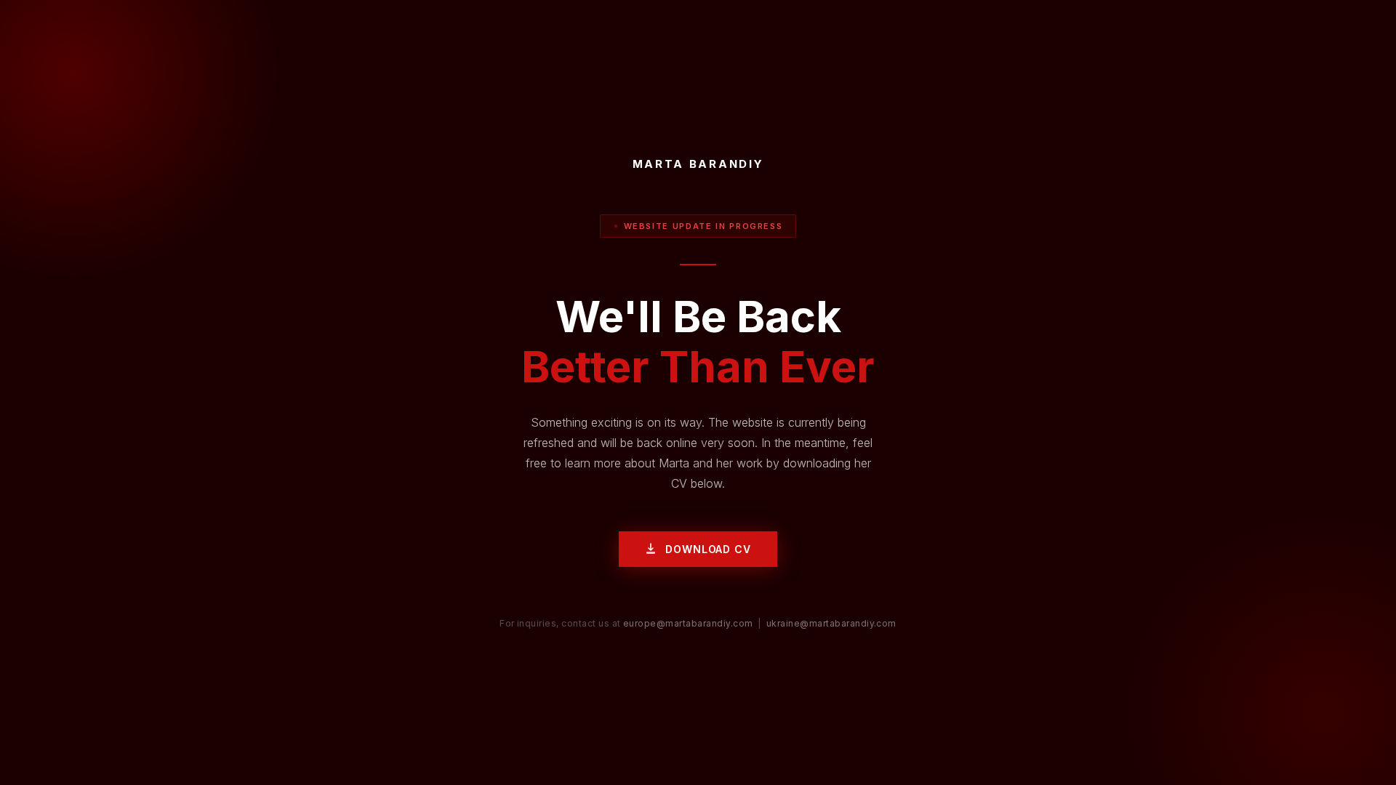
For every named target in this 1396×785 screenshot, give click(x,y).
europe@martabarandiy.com (688, 623)
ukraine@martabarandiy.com (831, 623)
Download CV (707, 549)
